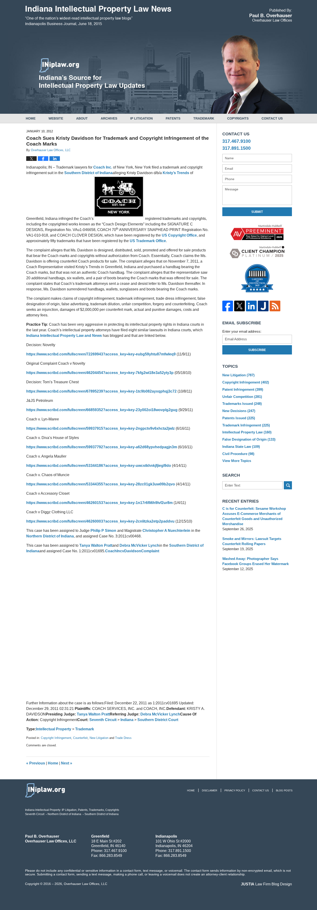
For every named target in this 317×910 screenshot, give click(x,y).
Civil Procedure (238, 454)
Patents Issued (238, 418)
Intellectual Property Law (247, 432)
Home (31, 118)
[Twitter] (239, 306)
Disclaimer (209, 790)
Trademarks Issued (242, 404)
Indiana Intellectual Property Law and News (64, 336)
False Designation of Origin (248, 439)
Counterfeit (80, 738)
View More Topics (236, 461)
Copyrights (238, 118)
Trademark (203, 118)
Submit (257, 212)
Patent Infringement (242, 389)
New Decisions (238, 411)
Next (66, 763)
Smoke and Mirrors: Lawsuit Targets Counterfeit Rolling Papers (251, 541)
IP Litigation (141, 118)
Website (56, 118)
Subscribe (257, 350)
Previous (35, 763)
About (82, 118)
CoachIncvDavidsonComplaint (132, 551)
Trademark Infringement (246, 425)
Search (288, 485)
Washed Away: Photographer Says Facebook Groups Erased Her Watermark (255, 561)
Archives (109, 118)
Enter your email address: (241, 331)
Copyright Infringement (56, 738)
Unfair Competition (242, 397)
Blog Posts (284, 790)
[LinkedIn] (251, 306)
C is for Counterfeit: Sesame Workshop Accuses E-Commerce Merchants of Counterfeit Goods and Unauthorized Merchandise (254, 516)
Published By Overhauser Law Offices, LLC (270, 15)
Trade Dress (123, 738)
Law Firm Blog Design (266, 884)
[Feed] (275, 306)
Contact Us (272, 118)
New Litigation (99, 738)
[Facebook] (227, 306)
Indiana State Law (241, 446)
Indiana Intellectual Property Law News (98, 16)
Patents (173, 118)
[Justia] (263, 306)
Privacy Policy (234, 790)
